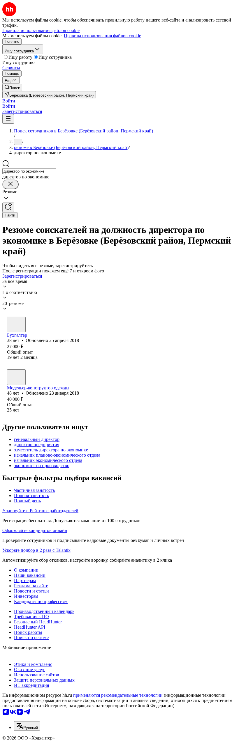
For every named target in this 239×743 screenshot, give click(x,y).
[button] (8, 100)
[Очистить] (10, 184)
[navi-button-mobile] (8, 119)
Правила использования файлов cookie (102, 35)
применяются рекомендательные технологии (118, 695)
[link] (12, 87)
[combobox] (29, 171)
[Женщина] (16, 324)
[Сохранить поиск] (8, 207)
